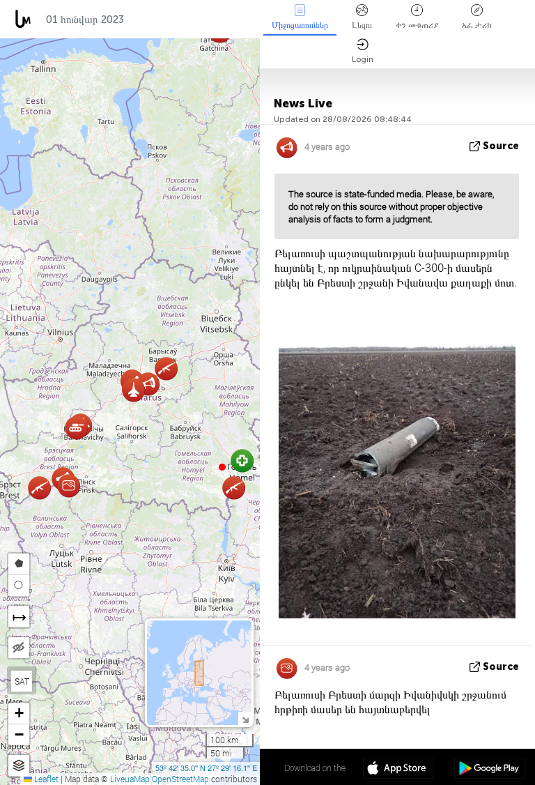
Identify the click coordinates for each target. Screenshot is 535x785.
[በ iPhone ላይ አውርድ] (398, 770)
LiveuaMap (130, 778)
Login (362, 59)
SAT (22, 681)
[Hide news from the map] (18, 647)
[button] (222, 467)
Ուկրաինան (233, 19)
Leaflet (45, 778)
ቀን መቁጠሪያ (417, 25)
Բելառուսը (161, 19)
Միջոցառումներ (300, 25)
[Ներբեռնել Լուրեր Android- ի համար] (489, 770)
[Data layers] (18, 766)
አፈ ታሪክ (477, 25)
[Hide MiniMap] (244, 718)
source (501, 146)
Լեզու (362, 25)
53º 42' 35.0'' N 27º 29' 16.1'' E (206, 767)
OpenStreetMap (180, 778)
